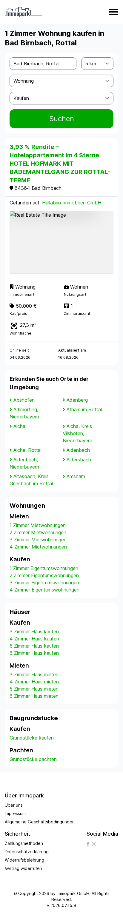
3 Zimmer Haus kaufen (34, 631)
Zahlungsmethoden (24, 843)
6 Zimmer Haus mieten (34, 696)
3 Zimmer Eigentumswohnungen (44, 583)
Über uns (14, 805)
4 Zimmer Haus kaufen (34, 639)
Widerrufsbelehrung (24, 859)
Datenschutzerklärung (27, 851)
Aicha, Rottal (27, 450)
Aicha (19, 426)
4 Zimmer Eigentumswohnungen (44, 590)
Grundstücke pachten (33, 759)
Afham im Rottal (84, 409)
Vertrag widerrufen (23, 868)
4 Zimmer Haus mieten (34, 682)
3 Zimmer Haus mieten (34, 674)
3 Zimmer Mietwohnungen (38, 540)
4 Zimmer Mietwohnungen (38, 547)
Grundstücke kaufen (32, 738)
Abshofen (24, 400)
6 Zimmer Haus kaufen (34, 653)
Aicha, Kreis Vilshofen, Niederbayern (77, 433)
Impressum (15, 813)
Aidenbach (78, 450)
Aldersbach (79, 460)
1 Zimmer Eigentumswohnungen (44, 568)
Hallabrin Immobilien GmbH (71, 203)
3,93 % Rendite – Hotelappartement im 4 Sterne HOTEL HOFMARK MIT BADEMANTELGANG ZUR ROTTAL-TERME (60, 163)
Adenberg (77, 400)
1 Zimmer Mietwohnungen (38, 525)
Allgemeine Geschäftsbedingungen (40, 821)
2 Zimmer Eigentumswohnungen (44, 575)
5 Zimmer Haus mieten (34, 689)
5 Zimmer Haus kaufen (34, 646)
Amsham (76, 476)
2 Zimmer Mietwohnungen (38, 532)
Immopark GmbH (73, 893)
